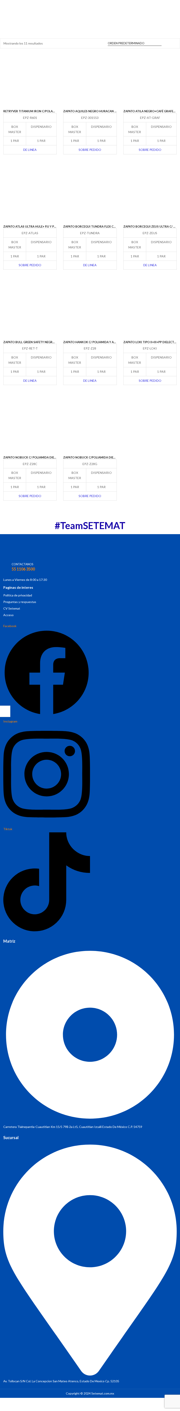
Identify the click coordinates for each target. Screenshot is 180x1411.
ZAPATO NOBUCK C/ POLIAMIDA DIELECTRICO (35, 457)
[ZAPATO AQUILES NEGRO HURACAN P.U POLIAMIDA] (90, 79)
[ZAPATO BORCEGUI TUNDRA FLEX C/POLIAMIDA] (90, 194)
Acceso (8, 615)
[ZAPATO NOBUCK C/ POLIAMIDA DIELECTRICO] (30, 425)
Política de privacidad (17, 595)
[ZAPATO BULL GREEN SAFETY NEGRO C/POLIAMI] (30, 310)
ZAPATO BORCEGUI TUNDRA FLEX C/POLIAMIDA (97, 226)
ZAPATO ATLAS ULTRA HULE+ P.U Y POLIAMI (33, 226)
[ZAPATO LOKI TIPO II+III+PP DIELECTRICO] (150, 310)
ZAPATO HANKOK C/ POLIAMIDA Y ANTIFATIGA (96, 342)
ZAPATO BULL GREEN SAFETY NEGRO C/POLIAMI (37, 342)
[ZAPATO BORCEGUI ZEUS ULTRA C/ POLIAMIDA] (150, 194)
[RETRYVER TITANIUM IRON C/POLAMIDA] (30, 79)
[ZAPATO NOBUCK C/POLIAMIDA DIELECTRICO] (90, 425)
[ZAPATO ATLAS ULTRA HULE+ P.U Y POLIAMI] (30, 194)
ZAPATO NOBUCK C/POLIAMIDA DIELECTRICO (95, 457)
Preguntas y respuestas (19, 602)
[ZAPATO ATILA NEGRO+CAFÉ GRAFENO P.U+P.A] (150, 79)
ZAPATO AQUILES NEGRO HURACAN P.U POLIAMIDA (99, 111)
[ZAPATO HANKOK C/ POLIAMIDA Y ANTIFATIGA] (90, 310)
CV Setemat (11, 608)
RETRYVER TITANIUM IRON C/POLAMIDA (31, 111)
